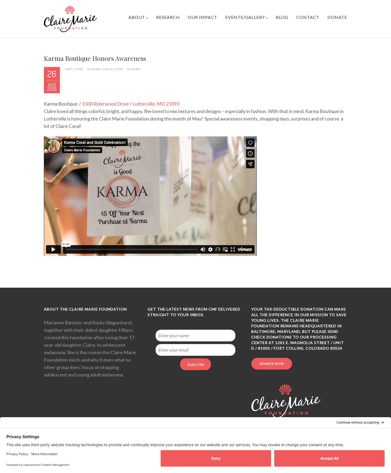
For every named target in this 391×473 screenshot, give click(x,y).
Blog (282, 17)
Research (168, 17)
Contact (307, 17)
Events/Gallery (245, 17)
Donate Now (272, 364)
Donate (337, 17)
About (136, 17)
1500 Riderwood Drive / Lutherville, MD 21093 (130, 104)
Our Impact (202, 17)
